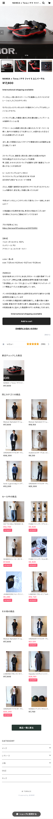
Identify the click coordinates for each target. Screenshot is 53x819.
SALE (4, 771)
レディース (6, 756)
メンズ (4, 748)
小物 (4, 763)
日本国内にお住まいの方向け (26, 329)
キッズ (4, 778)
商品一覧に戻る (26, 728)
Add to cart (26, 321)
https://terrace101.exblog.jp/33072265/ (19, 228)
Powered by (24, 795)
